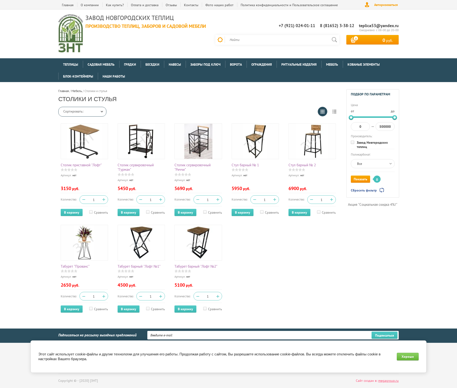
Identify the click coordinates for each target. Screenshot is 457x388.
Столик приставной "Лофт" (81, 165)
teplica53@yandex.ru (379, 25)
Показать (360, 179)
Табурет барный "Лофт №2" (195, 266)
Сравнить (101, 212)
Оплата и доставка (145, 5)
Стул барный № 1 (245, 165)
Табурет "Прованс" (75, 266)
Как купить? (115, 5)
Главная (68, 5)
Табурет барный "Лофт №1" (139, 266)
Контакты (191, 5)
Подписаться (384, 335)
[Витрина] (322, 111)
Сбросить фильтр (364, 190)
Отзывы (171, 5)
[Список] (334, 111)
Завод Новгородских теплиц (372, 145)
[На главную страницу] (70, 34)
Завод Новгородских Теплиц (129, 18)
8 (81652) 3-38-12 (337, 25)
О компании (90, 5)
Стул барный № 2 (302, 165)
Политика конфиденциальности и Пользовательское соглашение (289, 5)
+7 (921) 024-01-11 (297, 25)
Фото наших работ (219, 5)
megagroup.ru (388, 380)
